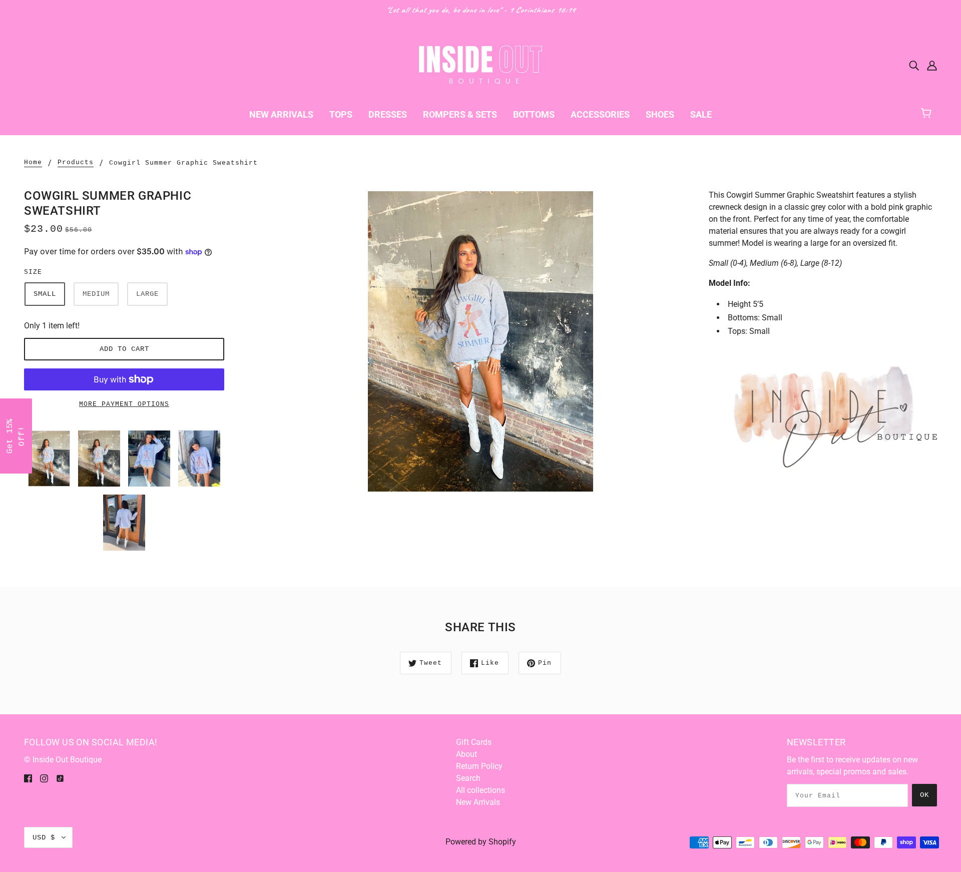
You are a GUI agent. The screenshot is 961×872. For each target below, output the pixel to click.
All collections (480, 790)
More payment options (124, 404)
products (76, 162)
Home (33, 162)
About (466, 754)
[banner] (480, 64)
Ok (924, 795)
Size (33, 272)
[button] (16, 436)
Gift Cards (474, 742)
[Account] (932, 65)
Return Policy (479, 766)
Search (468, 778)
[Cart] (930, 112)
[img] (914, 65)
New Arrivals (478, 802)
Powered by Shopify (480, 841)
